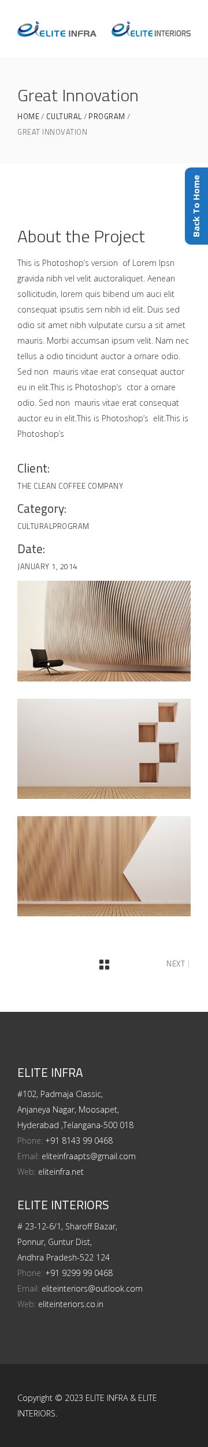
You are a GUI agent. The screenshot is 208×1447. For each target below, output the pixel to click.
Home (28, 116)
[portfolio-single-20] (104, 866)
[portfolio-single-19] (104, 749)
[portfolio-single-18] (104, 631)
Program (106, 116)
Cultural (64, 116)
